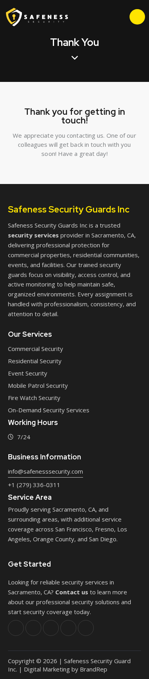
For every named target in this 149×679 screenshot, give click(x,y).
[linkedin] (68, 628)
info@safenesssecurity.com (45, 471)
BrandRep (93, 669)
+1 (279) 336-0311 (34, 485)
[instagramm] (86, 628)
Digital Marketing (47, 669)
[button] (104, 16)
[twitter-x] (33, 628)
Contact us (71, 592)
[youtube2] (51, 628)
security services (33, 235)
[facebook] (16, 628)
